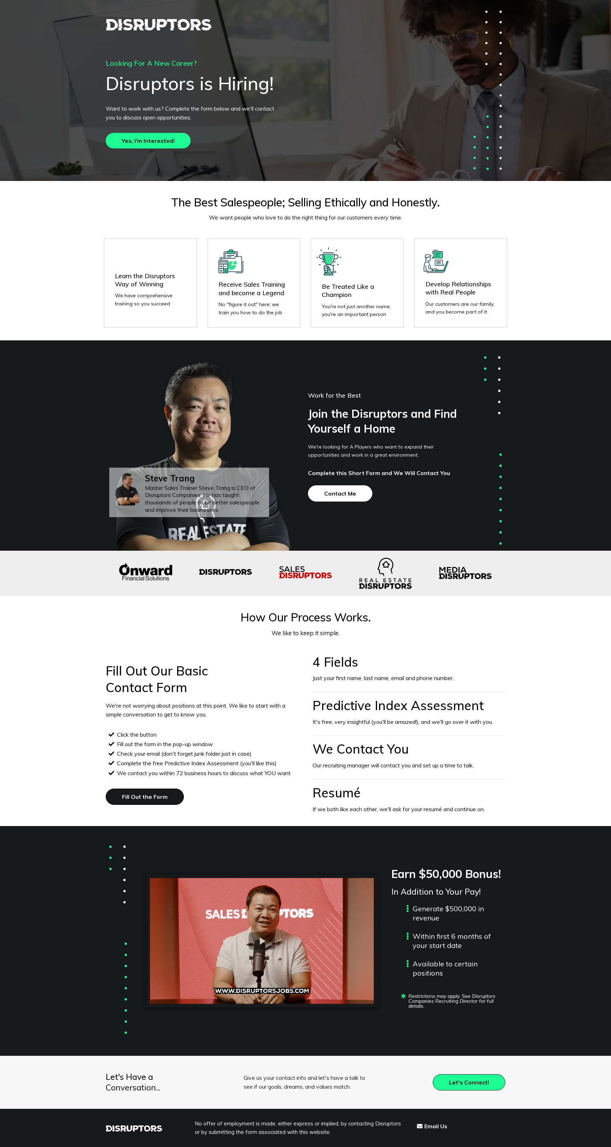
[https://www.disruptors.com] (193, 24)
